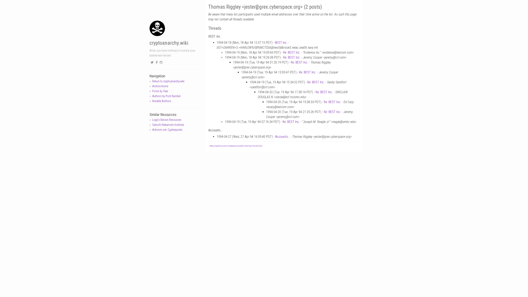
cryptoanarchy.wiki (169, 43)
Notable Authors (161, 101)
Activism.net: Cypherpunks (167, 129)
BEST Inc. (281, 43)
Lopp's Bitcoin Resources (166, 119)
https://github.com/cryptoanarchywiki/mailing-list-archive (235, 146)
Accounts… (282, 137)
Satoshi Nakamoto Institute (168, 124)
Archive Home (160, 86)
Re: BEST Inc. (292, 52)
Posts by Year (160, 91)
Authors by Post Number (166, 96)
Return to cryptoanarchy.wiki (168, 81)
